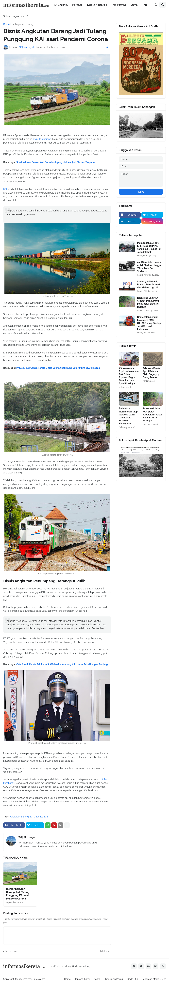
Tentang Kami (82, 979)
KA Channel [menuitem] (61, 4)
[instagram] (155, 966)
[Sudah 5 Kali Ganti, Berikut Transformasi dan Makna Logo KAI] (127, 285)
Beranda (7, 24)
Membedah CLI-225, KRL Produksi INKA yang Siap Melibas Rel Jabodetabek (149, 247)
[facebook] (134, 966)
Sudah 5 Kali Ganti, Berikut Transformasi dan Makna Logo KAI (148, 284)
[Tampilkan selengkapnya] (67, 825)
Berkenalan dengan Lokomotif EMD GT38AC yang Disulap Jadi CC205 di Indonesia (149, 323)
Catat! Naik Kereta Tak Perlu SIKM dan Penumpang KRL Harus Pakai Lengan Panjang (62, 664)
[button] (155, 5)
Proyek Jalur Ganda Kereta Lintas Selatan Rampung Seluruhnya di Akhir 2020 (58, 368)
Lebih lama (104, 951)
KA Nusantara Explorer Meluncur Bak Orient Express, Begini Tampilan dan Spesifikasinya (129, 376)
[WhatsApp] (48, 825)
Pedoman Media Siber (154, 979)
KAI (5, 189)
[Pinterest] (54, 825)
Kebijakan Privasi (114, 979)
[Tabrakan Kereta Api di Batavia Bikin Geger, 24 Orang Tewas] (153, 359)
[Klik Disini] (141, 94)
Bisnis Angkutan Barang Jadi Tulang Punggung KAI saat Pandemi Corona (17, 893)
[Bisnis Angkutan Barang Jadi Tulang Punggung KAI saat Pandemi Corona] (20, 873)
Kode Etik (132, 979)
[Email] (60, 825)
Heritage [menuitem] (77, 4)
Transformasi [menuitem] (118, 4)
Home (67, 979)
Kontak (97, 979)
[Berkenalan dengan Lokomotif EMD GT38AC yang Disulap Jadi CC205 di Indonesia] (127, 321)
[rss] (163, 966)
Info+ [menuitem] (145, 4)
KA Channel (36, 816)
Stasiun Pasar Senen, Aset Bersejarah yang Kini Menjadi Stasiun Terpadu (55, 162)
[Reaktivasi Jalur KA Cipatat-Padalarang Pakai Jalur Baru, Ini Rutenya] (127, 301)
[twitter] (141, 966)
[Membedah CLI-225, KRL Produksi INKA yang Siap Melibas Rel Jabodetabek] (127, 246)
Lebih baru (11, 951)
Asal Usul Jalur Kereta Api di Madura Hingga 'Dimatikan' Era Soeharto (149, 267)
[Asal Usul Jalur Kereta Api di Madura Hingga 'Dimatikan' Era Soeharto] (127, 266)
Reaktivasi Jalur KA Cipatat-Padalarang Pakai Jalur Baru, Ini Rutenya (148, 302)
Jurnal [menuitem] (134, 4)
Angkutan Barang (24, 24)
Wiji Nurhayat (27, 837)
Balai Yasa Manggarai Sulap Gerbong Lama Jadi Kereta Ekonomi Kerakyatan (128, 416)
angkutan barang (42, 139)
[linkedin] (148, 966)
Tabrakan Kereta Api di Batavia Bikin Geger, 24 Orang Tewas (151, 373)
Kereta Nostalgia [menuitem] (97, 4)
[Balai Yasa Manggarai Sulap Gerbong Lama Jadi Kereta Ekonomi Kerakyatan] (129, 399)
